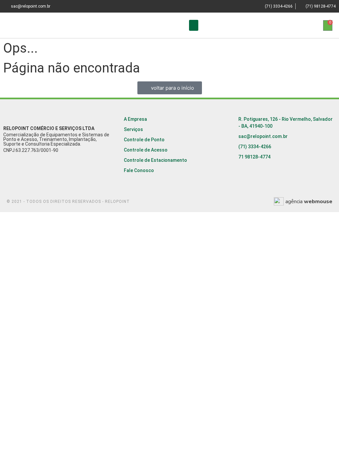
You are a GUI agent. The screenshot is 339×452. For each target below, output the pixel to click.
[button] (193, 25)
